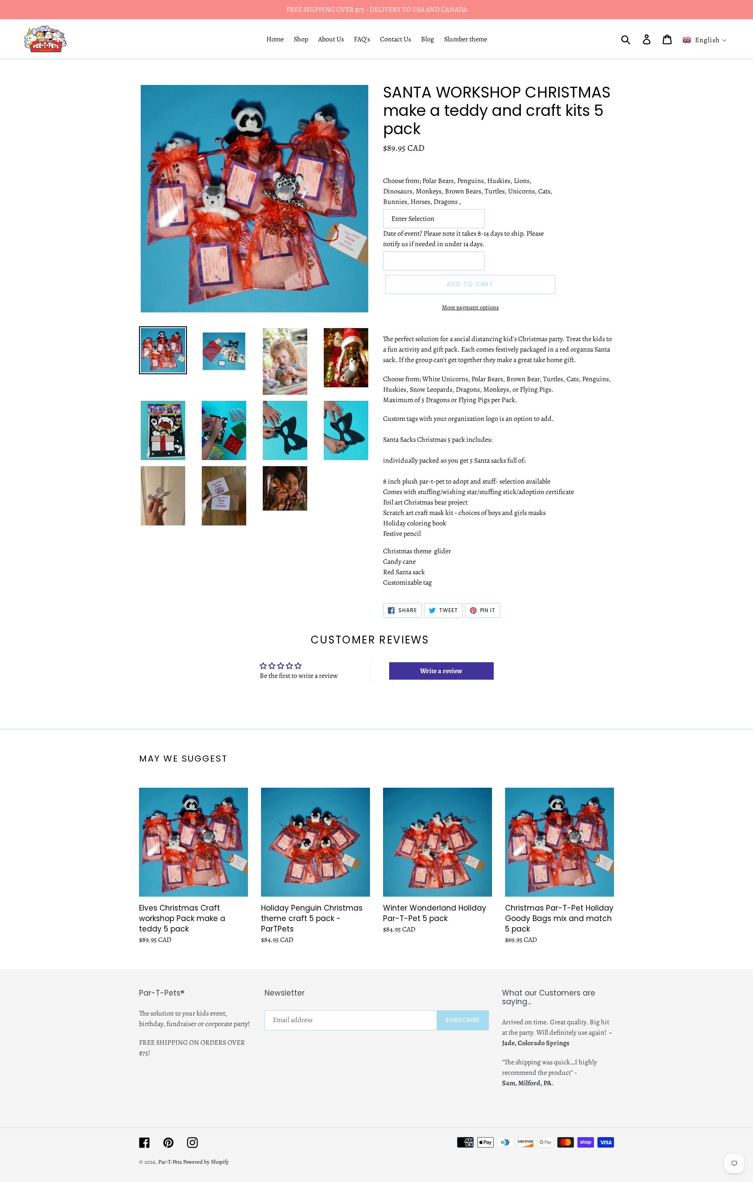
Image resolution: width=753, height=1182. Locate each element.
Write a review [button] (441, 671)
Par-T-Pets (170, 1161)
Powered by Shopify (206, 1161)
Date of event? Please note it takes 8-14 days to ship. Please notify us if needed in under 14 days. (463, 239)
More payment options (470, 307)
